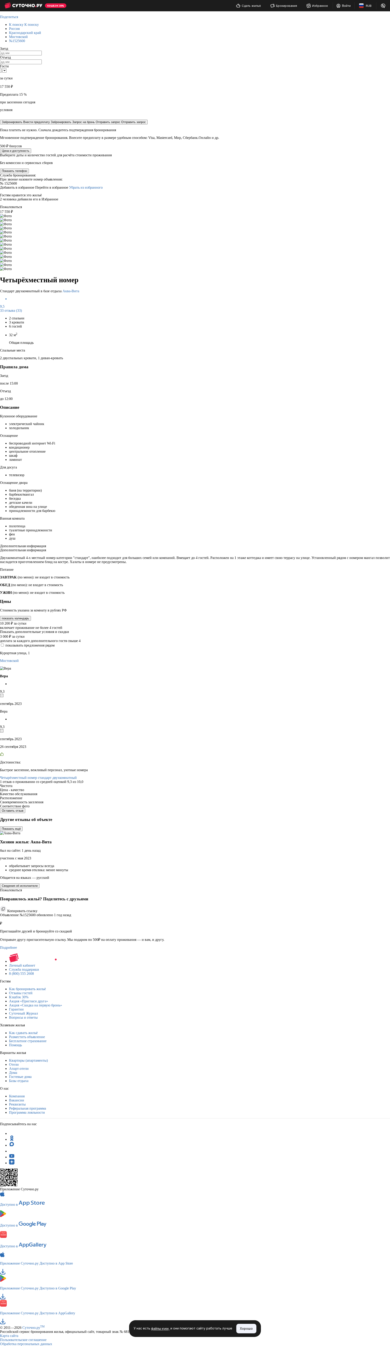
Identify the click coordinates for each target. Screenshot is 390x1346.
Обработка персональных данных (26, 1344)
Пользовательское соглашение (23, 1340)
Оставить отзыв (12, 810)
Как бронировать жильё (27, 989)
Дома (13, 1073)
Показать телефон (14, 171)
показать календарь (15, 618)
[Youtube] (11, 1157)
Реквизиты (17, 1104)
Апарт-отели (19, 1068)
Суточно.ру (33, 1327)
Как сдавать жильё (23, 1033)
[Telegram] (11, 1133)
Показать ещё (11, 828)
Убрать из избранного (86, 187)
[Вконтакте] (11, 1151)
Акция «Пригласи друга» (28, 1001)
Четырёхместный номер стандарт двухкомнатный (38, 778)
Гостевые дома (20, 1077)
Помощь (15, 1045)
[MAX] (11, 1145)
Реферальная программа (27, 1108)
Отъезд (5, 57)
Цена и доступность (15, 150)
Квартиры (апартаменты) (28, 1060)
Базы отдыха (18, 1081)
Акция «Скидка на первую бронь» (35, 1005)
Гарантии (16, 1009)
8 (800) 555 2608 (21, 973)
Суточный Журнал (23, 1013)
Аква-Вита (71, 291)
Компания (17, 1096)
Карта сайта (9, 1336)
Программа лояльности (27, 1112)
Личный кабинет (22, 965)
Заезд (4, 48)
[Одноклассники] (11, 1139)
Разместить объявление (27, 1037)
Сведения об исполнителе (20, 885)
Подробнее (8, 947)
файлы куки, (160, 1329)
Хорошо (246, 1328)
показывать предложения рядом (30, 645)
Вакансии (16, 1100)
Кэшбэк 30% (18, 997)
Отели (14, 1064)
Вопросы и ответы (23, 1017)
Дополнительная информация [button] (23, 546)
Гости (4, 66)
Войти (346, 5)
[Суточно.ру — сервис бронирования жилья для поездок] (23, 5)
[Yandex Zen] (11, 1163)
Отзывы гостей (20, 993)
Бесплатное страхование (27, 1041)
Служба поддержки (24, 969)
